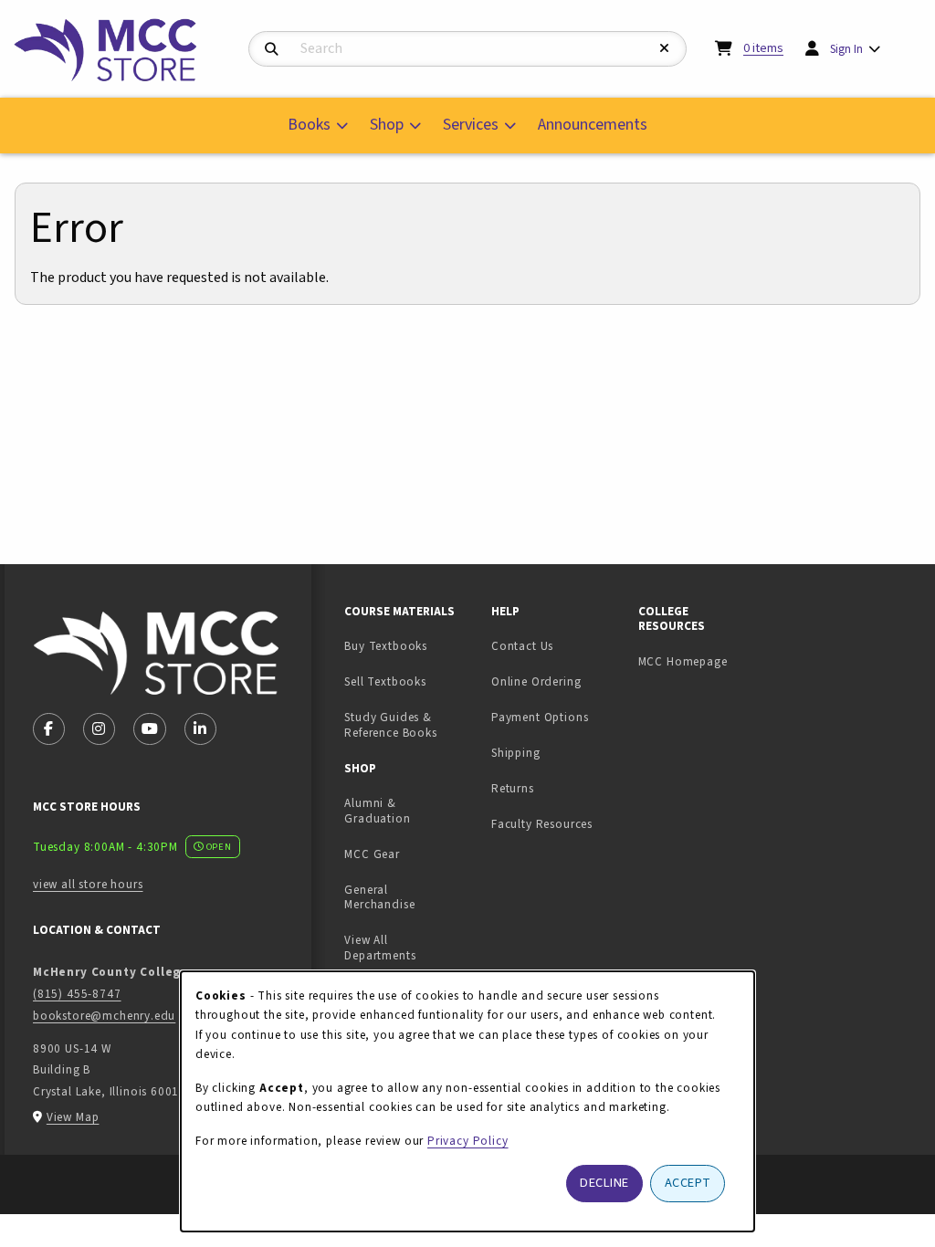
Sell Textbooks (410, 681)
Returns (512, 788)
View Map (73, 1117)
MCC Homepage (683, 661)
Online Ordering (536, 681)
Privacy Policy (468, 1140)
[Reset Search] (665, 49)
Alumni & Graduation (377, 810)
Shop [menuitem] (387, 124)
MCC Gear (372, 854)
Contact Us (522, 646)
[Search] (271, 50)
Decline (604, 1182)
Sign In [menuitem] (846, 49)
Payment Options (539, 717)
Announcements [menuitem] (592, 124)
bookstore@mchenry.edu (104, 1015)
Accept (688, 1182)
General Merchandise (379, 897)
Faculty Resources (542, 824)
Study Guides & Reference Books (390, 724)
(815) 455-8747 (77, 993)
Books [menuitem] (309, 124)
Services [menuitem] (471, 124)
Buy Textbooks (385, 646)
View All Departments (379, 947)
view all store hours (88, 884)
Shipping (516, 752)
